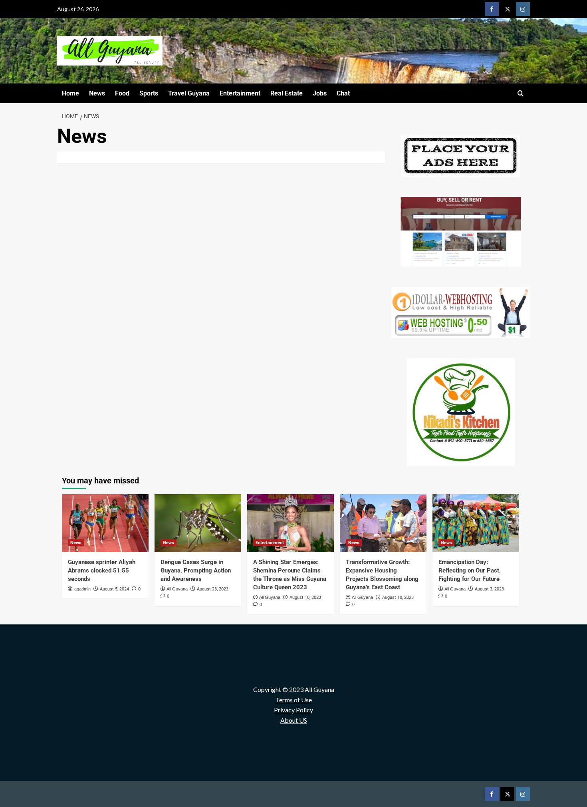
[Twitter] (507, 9)
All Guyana (177, 588)
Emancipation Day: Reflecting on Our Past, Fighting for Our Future (469, 570)
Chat (343, 93)
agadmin (82, 588)
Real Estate (286, 93)
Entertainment (240, 93)
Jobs (320, 93)
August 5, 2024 (114, 589)
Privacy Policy (293, 710)
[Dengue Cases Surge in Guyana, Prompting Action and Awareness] (198, 523)
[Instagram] (523, 9)
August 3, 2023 (489, 589)
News (97, 93)
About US (293, 720)
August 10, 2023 (305, 597)
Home (70, 93)
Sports (148, 93)
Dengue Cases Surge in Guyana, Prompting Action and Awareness (196, 570)
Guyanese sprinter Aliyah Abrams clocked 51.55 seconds (101, 570)
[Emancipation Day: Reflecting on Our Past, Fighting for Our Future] (475, 523)
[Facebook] (492, 9)
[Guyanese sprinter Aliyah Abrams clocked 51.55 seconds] (105, 523)
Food (122, 93)
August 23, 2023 (212, 589)
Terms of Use (294, 700)
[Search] (521, 94)
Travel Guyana (189, 93)
